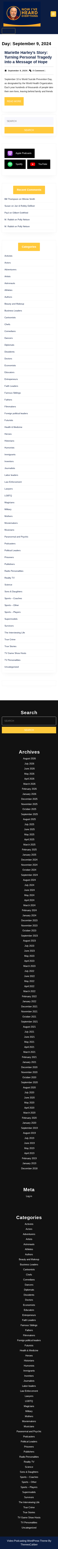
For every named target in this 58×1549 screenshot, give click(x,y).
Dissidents (9, 351)
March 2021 (29, 1052)
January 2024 (29, 915)
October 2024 (29, 869)
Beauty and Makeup (14, 304)
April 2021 (29, 1047)
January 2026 (29, 794)
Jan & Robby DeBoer (24, 206)
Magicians (9, 502)
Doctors (8, 358)
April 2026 (29, 778)
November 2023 (29, 925)
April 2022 (29, 986)
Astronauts (9, 283)
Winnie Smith (28, 199)
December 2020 (29, 1067)
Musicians (9, 530)
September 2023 (29, 935)
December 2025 (29, 799)
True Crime (9, 639)
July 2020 (29, 1092)
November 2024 (29, 864)
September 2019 (29, 1128)
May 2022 (29, 981)
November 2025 (29, 804)
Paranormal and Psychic (16, 536)
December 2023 (29, 920)
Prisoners (9, 557)
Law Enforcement (13, 482)
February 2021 (29, 1057)
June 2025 (29, 829)
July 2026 (29, 763)
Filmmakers (10, 406)
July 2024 (29, 885)
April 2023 (29, 961)
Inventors (9, 461)
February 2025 (29, 849)
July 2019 (29, 1138)
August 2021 (29, 1026)
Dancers (8, 338)
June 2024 (29, 890)
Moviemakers (11, 523)
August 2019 (29, 1133)
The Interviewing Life (14, 632)
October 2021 (29, 1016)
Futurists (8, 420)
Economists (10, 365)
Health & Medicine (13, 427)
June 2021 (29, 1037)
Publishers (9, 564)
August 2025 (29, 819)
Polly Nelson (24, 219)
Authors (8, 297)
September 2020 (29, 1082)
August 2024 (29, 880)
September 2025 (29, 814)
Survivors (9, 625)
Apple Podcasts (24, 153)
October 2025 (29, 809)
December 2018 (29, 1168)
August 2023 (29, 940)
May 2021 (29, 1042)
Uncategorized (11, 667)
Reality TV (9, 578)
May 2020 (29, 1102)
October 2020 (29, 1077)
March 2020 (29, 1112)
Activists (8, 256)
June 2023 (29, 950)
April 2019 (29, 1153)
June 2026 (29, 768)
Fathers (8, 399)
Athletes (8, 290)
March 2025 (29, 844)
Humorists (9, 447)
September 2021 (29, 1021)
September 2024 (29, 875)
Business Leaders (13, 310)
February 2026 (29, 789)
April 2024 (29, 900)
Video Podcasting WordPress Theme (27, 1541)
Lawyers (8, 488)
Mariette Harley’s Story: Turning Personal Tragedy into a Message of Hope (28, 57)
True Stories (10, 646)
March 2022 (29, 991)
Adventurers (10, 269)
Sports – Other (11, 605)
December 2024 (29, 859)
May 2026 (29, 773)
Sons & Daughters (13, 591)
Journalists (9, 468)
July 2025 (29, 824)
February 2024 (29, 910)
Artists (7, 276)
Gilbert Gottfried (20, 212)
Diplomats (9, 345)
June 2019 (29, 1143)
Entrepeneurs (11, 379)
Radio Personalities (13, 571)
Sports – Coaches (13, 598)
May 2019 (29, 1148)
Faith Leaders (11, 386)
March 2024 (29, 905)
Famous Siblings (12, 393)
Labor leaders (11, 475)
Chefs (7, 324)
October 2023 (29, 930)
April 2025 (29, 839)
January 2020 (29, 1122)
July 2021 (29, 1031)
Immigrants (9, 454)
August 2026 (29, 758)
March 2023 (29, 966)
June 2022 (29, 976)
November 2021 (29, 1011)
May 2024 (29, 895)
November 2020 (29, 1072)
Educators (9, 372)
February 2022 (29, 996)
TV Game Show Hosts (15, 653)
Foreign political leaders (16, 413)
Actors (7, 262)
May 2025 (29, 834)
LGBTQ (8, 495)
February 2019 (29, 1158)
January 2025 (29, 854)
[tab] (53, 14)
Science (8, 584)
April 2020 (29, 1107)
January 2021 (29, 1062)
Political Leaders (12, 550)
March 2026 (29, 784)
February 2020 (29, 1117)
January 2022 (29, 1001)
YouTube (42, 164)
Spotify (19, 164)
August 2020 (29, 1087)
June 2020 (29, 1097)
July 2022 (29, 971)
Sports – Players (12, 612)
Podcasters (9, 543)
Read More (15, 103)
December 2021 (29, 1006)
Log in (29, 1196)
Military (7, 509)
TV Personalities (12, 660)
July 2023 (29, 945)
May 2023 (29, 956)
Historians (9, 441)
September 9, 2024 (17, 71)
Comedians (10, 331)
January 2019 (29, 1163)
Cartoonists (10, 317)
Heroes (8, 434)
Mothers (8, 516)
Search (10, 31)
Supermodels (10, 619)
